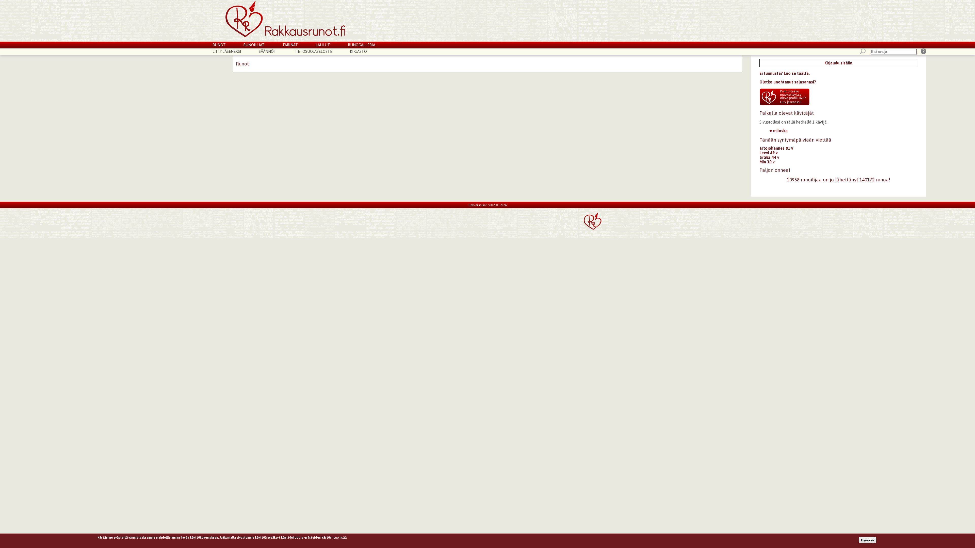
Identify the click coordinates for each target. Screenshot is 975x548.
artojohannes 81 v (776, 148)
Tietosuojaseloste (313, 51)
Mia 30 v (767, 162)
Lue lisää (340, 537)
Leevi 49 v (768, 152)
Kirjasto (358, 51)
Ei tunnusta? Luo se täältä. (784, 73)
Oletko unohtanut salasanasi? (787, 82)
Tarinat (290, 45)
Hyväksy (867, 540)
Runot (219, 45)
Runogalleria (361, 45)
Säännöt (267, 51)
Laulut (323, 45)
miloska (780, 130)
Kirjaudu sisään (838, 63)
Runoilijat (254, 45)
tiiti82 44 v (769, 157)
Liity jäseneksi (227, 51)
